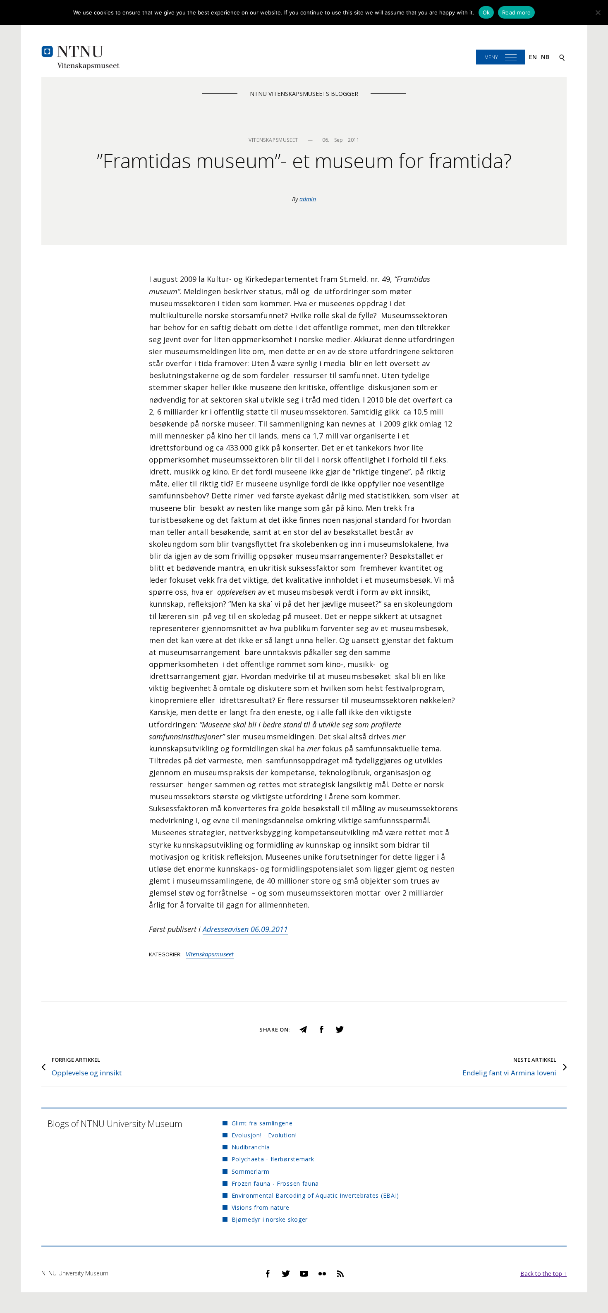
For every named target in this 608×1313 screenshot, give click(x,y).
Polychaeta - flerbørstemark (273, 1159)
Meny (491, 57)
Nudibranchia (251, 1147)
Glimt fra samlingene (262, 1123)
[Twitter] (339, 1028)
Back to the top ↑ (543, 1273)
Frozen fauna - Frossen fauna (275, 1183)
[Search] (562, 57)
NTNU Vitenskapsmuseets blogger (304, 94)
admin (307, 199)
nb (545, 57)
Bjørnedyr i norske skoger (270, 1219)
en (533, 57)
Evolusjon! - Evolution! (264, 1135)
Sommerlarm (250, 1171)
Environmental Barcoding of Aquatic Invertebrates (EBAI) (315, 1195)
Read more (516, 12)
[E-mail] (303, 1028)
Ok (486, 12)
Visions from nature (261, 1207)
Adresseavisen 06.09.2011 (245, 929)
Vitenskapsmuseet (210, 954)
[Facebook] (321, 1028)
